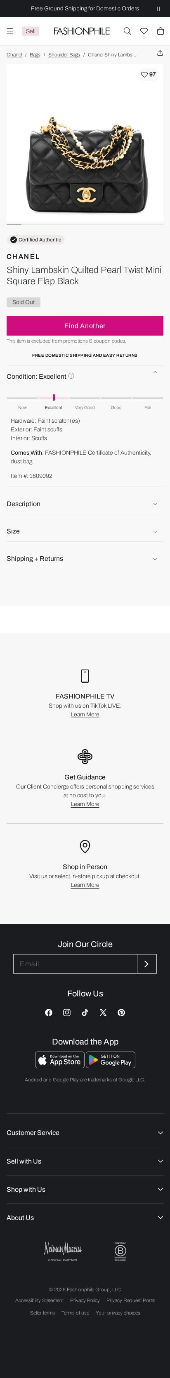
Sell (30, 31)
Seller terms (42, 1313)
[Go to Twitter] (103, 1012)
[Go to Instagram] (67, 1012)
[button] (127, 31)
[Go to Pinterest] (121, 1012)
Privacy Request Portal (130, 1300)
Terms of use (75, 1313)
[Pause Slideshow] (158, 8)
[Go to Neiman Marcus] (63, 1251)
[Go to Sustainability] (120, 1251)
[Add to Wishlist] (148, 74)
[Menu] (10, 31)
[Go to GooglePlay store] (110, 1065)
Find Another (85, 325)
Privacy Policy (85, 1300)
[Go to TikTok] (85, 1012)
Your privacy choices (118, 1313)
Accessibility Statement (39, 1300)
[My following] (144, 31)
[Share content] (160, 53)
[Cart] (160, 31)
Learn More (85, 714)
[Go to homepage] (82, 31)
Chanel (14, 55)
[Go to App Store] (60, 1065)
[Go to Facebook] (49, 1012)
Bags (35, 55)
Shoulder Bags (64, 55)
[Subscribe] (146, 964)
